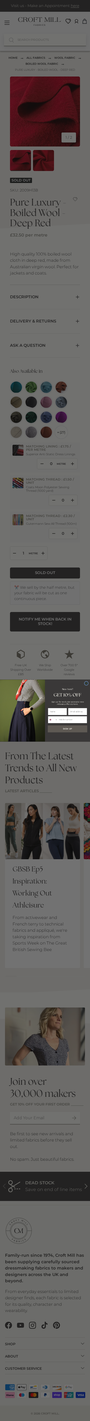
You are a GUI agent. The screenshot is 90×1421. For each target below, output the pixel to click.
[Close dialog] (86, 683)
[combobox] (53, 719)
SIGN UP (67, 729)
